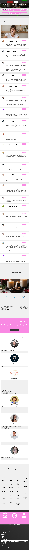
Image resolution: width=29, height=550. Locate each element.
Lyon (11, 495)
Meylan (11, 498)
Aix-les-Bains (3, 476)
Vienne (25, 494)
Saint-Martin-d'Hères (25, 477)
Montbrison (11, 502)
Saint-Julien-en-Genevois (18, 504)
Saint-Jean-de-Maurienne (18, 501)
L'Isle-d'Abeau (11, 494)
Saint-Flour (18, 498)
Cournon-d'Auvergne (4, 505)
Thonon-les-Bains (25, 486)
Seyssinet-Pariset (25, 481)
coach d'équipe (26, 9)
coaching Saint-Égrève (3, 543)
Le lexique (2, 537)
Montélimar (18, 476)
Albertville (4, 477)
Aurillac (4, 484)
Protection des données (3, 532)
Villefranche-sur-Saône (25, 498)
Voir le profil (24, 40)
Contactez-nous (2, 536)
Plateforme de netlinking (3, 534)
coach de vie (22, 9)
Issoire (11, 488)
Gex (10, 483)
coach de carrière (13, 9)
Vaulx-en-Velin (25, 490)
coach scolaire (15, 13)
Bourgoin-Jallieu (4, 491)
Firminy (11, 480)
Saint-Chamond (18, 494)
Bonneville (4, 487)
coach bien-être (5, 9)
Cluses (4, 503)
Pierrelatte (18, 484)
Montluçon (18, 477)
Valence (25, 489)
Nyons (18, 480)
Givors (11, 484)
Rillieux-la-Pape (18, 488)
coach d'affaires (9, 9)
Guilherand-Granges (11, 487)
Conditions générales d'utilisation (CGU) (5, 531)
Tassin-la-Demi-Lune (25, 483)
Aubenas (4, 483)
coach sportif (19, 13)
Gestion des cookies (3, 533)
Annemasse (3, 480)
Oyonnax (18, 483)
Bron (3, 494)
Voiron (25, 501)
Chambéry (4, 498)
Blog (1, 535)
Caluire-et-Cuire (4, 495)
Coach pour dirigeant (10, 13)
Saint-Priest (25, 478)
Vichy (25, 493)
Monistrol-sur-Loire (11, 501)
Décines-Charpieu (11, 476)
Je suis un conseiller (14, 329)
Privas (18, 487)
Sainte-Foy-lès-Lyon (18, 495)
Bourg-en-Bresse (4, 488)
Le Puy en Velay (11, 491)
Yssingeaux (25, 502)
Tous (1, 9)
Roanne (18, 491)
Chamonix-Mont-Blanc (4, 500)
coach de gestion (18, 9)
